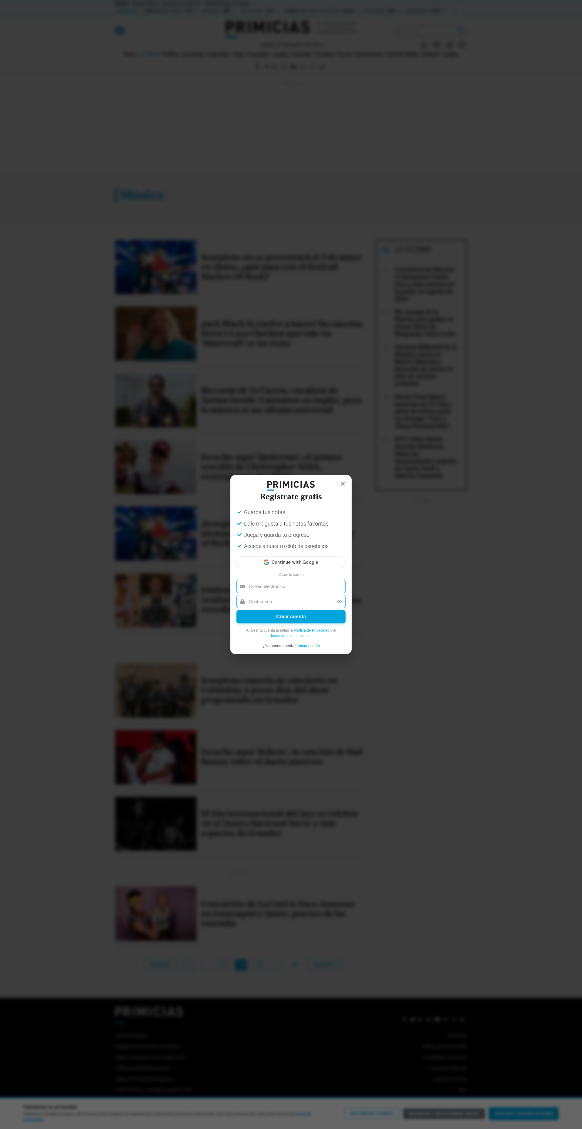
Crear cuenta (291, 616)
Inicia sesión (309, 645)
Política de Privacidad (311, 630)
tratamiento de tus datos (290, 636)
